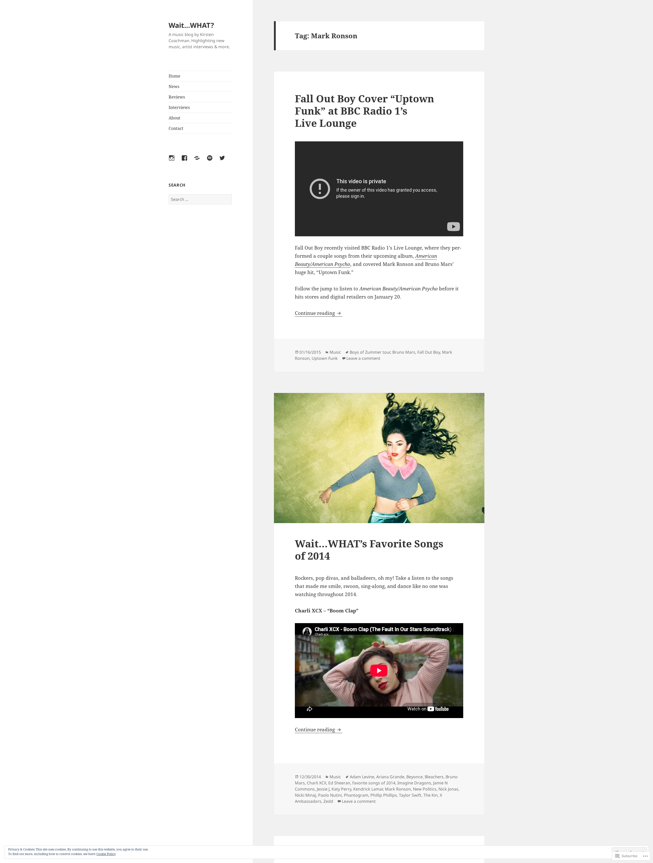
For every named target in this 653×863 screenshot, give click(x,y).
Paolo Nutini (330, 795)
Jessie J (323, 789)
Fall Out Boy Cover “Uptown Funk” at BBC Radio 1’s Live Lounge (364, 111)
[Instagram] (175, 161)
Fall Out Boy (428, 352)
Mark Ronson (398, 789)
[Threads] (200, 161)
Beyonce (414, 777)
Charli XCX (316, 783)
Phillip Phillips (383, 795)
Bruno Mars (403, 352)
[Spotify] (213, 161)
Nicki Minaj (305, 795)
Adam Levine (362, 777)
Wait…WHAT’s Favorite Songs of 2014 (369, 549)
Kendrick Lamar (368, 789)
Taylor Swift (410, 795)
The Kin (430, 795)
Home (174, 76)
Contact (176, 128)
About (174, 118)
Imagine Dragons (414, 783)
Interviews (179, 107)
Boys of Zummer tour (370, 352)
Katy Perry (341, 789)
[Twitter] (225, 161)
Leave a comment (363, 358)
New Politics (424, 789)
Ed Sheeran (339, 783)
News (174, 86)
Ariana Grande (390, 777)
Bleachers (434, 777)
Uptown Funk (325, 358)
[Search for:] (200, 199)
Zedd (328, 801)
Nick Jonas (448, 789)
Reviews (177, 97)
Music (335, 352)
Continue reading (315, 313)
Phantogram (356, 795)
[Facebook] (187, 161)
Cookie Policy (106, 854)
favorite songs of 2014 (373, 783)
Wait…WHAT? (191, 25)
